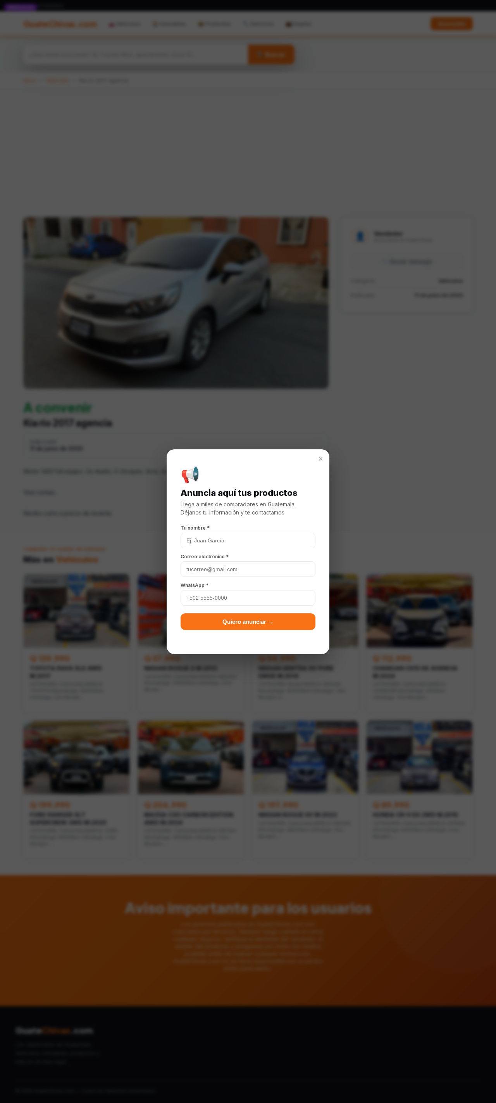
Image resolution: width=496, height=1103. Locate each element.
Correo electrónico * (205, 556)
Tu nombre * (195, 528)
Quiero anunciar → (248, 621)
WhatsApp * (194, 585)
